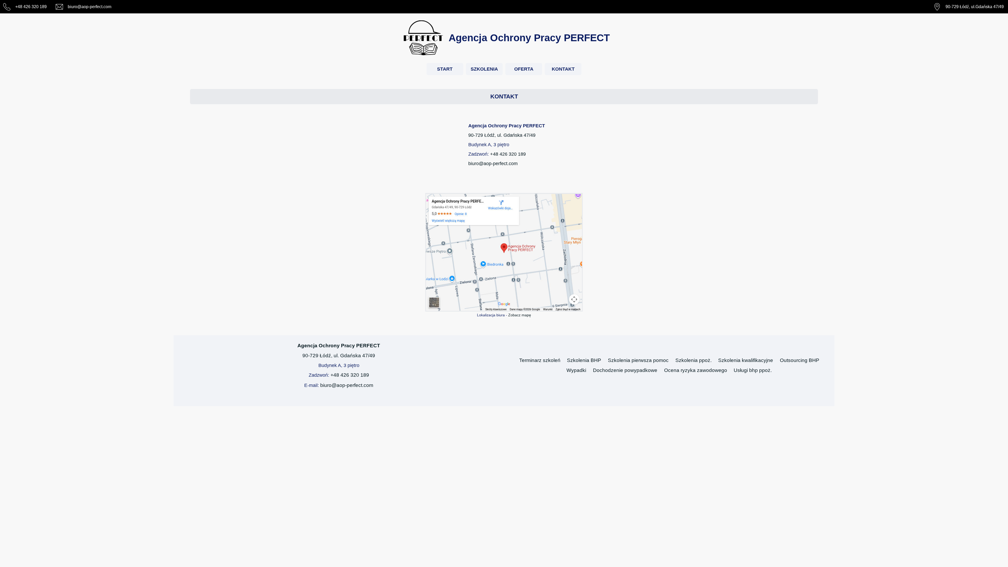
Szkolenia (484, 69)
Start (445, 69)
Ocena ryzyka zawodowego (695, 370)
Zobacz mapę (519, 315)
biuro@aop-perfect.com (493, 163)
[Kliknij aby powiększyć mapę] (504, 252)
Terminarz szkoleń (539, 360)
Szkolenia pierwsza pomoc (638, 360)
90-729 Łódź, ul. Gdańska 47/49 (502, 135)
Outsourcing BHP (799, 360)
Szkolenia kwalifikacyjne (745, 360)
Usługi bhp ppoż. (753, 370)
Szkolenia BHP (584, 360)
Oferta (523, 69)
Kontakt (563, 69)
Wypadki (576, 370)
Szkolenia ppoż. (693, 360)
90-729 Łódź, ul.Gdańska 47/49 (975, 6)
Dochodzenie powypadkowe (625, 370)
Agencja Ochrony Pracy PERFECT (338, 345)
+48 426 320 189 (508, 154)
